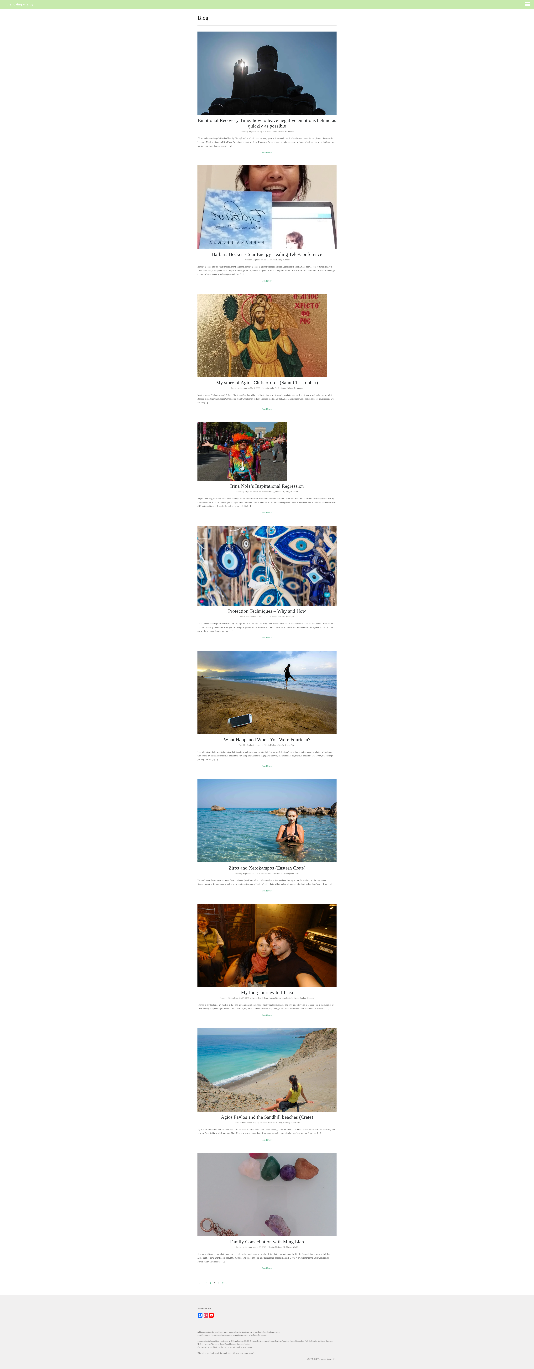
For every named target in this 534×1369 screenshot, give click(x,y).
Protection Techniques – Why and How (267, 611)
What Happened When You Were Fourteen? (267, 739)
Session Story (290, 745)
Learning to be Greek (271, 388)
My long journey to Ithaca (267, 992)
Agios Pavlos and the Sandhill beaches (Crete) (267, 1117)
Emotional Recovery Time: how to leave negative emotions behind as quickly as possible (267, 123)
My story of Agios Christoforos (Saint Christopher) (267, 382)
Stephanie (252, 131)
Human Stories (275, 998)
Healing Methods (283, 260)
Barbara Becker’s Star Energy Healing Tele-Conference (267, 254)
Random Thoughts (307, 998)
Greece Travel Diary (273, 873)
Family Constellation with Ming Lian (267, 1241)
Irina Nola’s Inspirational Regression (267, 486)
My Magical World (290, 492)
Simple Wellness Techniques (282, 131)
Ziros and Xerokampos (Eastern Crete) (267, 868)
